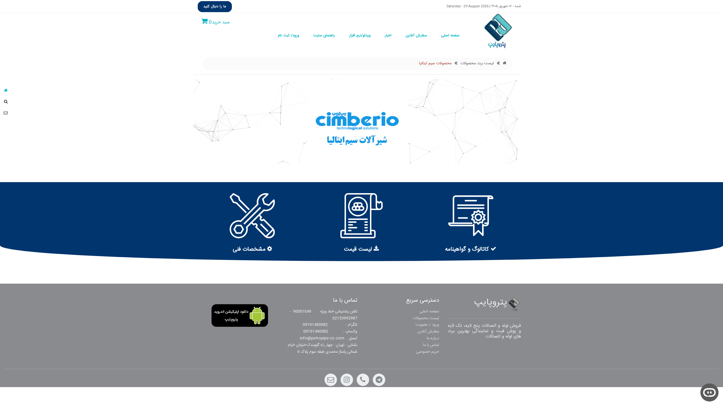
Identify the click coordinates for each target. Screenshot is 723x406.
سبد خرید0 (219, 22)
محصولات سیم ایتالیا (435, 63)
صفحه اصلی (450, 35)
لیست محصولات (426, 318)
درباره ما (433, 338)
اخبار (388, 35)
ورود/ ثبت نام (288, 35)
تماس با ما (431, 345)
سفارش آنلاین (416, 35)
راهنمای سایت (324, 35)
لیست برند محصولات (477, 63)
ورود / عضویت (427, 324)
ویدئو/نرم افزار (360, 35)
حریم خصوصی (427, 351)
